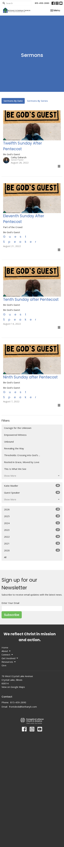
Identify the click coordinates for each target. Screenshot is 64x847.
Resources (7, 661)
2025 (31, 516)
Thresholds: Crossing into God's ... (22, 455)
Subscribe (11, 615)
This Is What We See (15, 468)
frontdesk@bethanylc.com (23, 706)
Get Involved (8, 658)
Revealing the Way (14, 448)
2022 (31, 536)
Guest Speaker (31, 492)
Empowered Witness (15, 434)
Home (5, 647)
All (5, 557)
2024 (31, 523)
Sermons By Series (37, 100)
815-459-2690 (42, 3)
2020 (31, 550)
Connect (6, 654)
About (5, 651)
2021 (31, 543)
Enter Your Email (10, 602)
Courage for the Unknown (17, 427)
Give (4, 665)
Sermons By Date (13, 100)
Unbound (9, 441)
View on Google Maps (13, 686)
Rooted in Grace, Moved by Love (21, 462)
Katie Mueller (31, 485)
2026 (31, 509)
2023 (31, 529)
